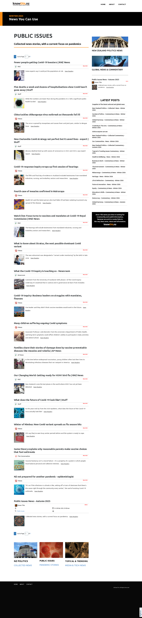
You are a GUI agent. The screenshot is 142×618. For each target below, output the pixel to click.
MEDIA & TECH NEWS (75, 565)
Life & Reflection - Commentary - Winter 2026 (107, 180)
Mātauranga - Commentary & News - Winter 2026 (108, 172)
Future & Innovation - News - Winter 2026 (106, 184)
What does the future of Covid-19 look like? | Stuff (40, 400)
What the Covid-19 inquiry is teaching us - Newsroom (42, 271)
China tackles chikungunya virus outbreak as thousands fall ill (47, 114)
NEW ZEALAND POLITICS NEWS (107, 50)
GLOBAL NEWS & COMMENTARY (107, 69)
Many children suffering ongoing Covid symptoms (40, 323)
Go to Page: (21, 56)
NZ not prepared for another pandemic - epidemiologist (44, 476)
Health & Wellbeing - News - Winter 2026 (106, 157)
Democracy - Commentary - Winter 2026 (106, 198)
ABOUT (112, 4)
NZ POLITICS (21, 561)
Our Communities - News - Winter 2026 (105, 141)
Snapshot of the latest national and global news (108, 104)
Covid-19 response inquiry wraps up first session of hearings (46, 166)
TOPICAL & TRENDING (76, 561)
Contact (122, 4)
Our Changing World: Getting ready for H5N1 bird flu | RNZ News (48, 375)
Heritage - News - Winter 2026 (102, 176)
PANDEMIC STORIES (49, 565)
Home (103, 4)
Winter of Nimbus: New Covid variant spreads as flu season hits (47, 424)
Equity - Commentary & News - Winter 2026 (107, 188)
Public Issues (21, 511)
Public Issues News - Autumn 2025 (32, 501)
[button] (141, 615)
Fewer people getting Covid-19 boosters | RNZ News (42, 62)
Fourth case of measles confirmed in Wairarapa (39, 191)
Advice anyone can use (99, 131)
